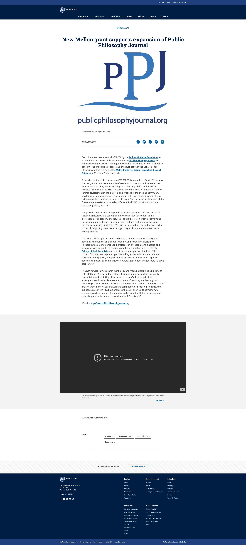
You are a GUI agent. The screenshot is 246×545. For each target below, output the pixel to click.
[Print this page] (162, 142)
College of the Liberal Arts (95, 251)
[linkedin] (150, 142)
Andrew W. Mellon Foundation (143, 157)
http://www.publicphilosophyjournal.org (110, 303)
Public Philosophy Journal (142, 160)
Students (109, 436)
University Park (143, 436)
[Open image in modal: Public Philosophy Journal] (123, 90)
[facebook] (138, 142)
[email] (156, 142)
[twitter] (144, 142)
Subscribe (137, 466)
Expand (159, 401)
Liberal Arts (123, 28)
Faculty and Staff (125, 436)
